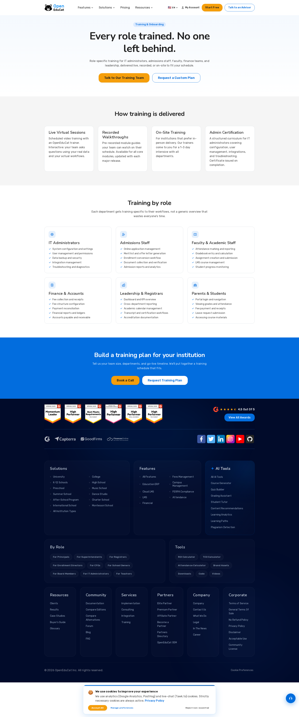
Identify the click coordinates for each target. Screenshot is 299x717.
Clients (54, 603)
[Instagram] (230, 439)
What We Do (200, 615)
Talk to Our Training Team (124, 78)
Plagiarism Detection (223, 527)
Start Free (212, 7)
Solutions (105, 7)
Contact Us (199, 609)
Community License (235, 646)
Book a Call (125, 380)
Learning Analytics (221, 514)
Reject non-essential (197, 708)
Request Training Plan (165, 380)
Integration (127, 615)
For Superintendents (89, 557)
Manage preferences (122, 708)
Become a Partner (163, 624)
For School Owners (119, 565)
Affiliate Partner (166, 615)
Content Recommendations (227, 508)
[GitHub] (250, 439)
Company (198, 603)
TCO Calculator (212, 557)
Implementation (130, 603)
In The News (200, 628)
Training (125, 622)
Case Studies (57, 615)
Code (202, 573)
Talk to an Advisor (239, 7)
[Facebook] (201, 439)
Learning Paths (219, 521)
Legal (196, 622)
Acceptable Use (238, 638)
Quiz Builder (217, 489)
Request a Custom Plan (176, 78)
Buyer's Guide (58, 622)
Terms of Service (238, 603)
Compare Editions (96, 609)
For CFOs (95, 565)
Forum (89, 626)
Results (54, 609)
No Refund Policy (238, 619)
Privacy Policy (237, 626)
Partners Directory (162, 634)
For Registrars (118, 557)
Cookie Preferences (242, 670)
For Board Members (64, 573)
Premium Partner (167, 609)
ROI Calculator (186, 557)
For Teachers (124, 573)
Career (197, 634)
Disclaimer (235, 632)
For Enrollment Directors (67, 565)
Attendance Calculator (192, 565)
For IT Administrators (96, 573)
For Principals (61, 557)
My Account (192, 7)
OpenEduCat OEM (167, 642)
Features (84, 7)
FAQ (88, 638)
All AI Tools (217, 477)
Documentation (95, 603)
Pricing (125, 7)
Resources (142, 7)
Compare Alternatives (93, 617)
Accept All (98, 708)
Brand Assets (221, 565)
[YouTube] (240, 439)
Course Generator (221, 483)
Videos (216, 573)
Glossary (55, 628)
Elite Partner (164, 603)
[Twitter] (211, 439)
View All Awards (240, 417)
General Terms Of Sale (239, 611)
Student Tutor (219, 502)
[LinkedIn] (221, 439)
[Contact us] (291, 698)
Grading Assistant (221, 495)
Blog (88, 632)
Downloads (184, 573)
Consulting (127, 609)
